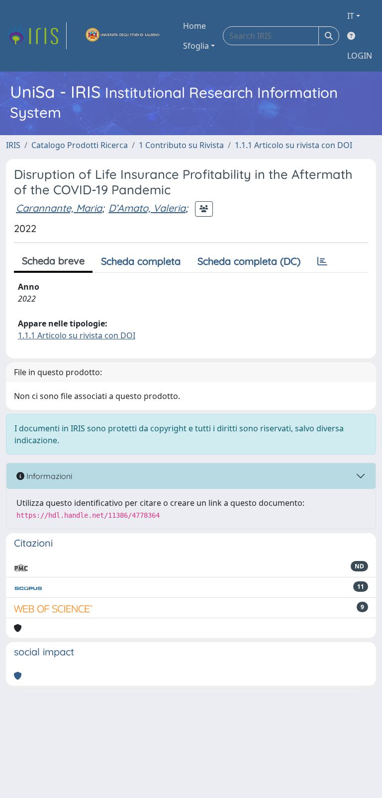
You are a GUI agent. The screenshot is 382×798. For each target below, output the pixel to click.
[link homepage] (36, 35)
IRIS (13, 145)
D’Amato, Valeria (147, 208)
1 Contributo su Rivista (181, 145)
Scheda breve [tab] (53, 260)
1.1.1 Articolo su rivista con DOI (293, 145)
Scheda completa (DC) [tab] (248, 261)
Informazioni (48, 476)
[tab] (322, 261)
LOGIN (359, 55)
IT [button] (350, 15)
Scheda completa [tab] (141, 261)
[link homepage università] (123, 35)
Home (194, 25)
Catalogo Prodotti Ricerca (79, 145)
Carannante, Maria (59, 208)
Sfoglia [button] (196, 45)
